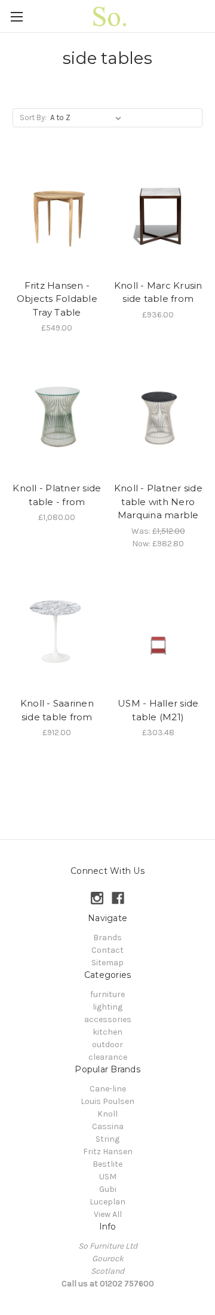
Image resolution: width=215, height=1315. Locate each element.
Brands (107, 937)
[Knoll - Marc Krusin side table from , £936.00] (158, 214)
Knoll (107, 1114)
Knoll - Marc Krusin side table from (158, 292)
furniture (107, 994)
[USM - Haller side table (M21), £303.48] (158, 633)
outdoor (107, 1044)
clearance (107, 1057)
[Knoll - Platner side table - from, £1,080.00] (57, 417)
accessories (107, 1019)
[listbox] (88, 118)
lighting (107, 1007)
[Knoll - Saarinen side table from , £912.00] (57, 633)
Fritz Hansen (108, 1151)
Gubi (107, 1189)
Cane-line (108, 1089)
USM (107, 1177)
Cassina (108, 1126)
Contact (107, 950)
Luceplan (107, 1202)
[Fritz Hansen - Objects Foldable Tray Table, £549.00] (57, 214)
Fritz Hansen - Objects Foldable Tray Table (57, 299)
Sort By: (33, 117)
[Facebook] (118, 898)
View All (108, 1214)
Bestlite (107, 1164)
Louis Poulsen (107, 1101)
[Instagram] (97, 898)
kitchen (107, 1032)
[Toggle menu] (16, 16)
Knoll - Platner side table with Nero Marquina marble (158, 501)
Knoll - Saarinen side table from (57, 710)
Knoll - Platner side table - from (57, 494)
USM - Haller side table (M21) (158, 710)
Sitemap (107, 963)
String (107, 1139)
